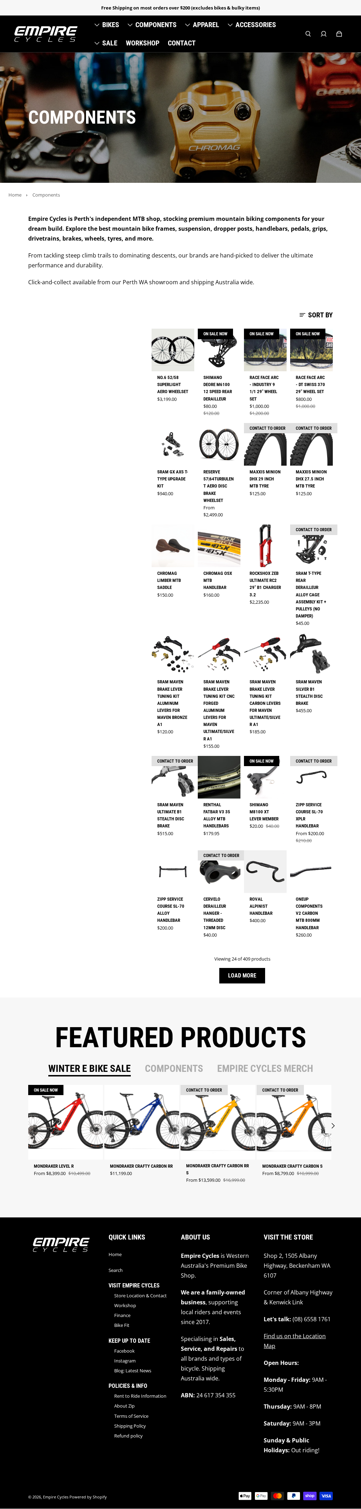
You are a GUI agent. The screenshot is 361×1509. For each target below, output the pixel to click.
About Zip (124, 1406)
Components (46, 195)
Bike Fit (121, 1325)
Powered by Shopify (88, 1497)
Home (15, 195)
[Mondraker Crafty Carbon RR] (141, 1122)
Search (116, 1270)
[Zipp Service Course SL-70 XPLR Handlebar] (311, 777)
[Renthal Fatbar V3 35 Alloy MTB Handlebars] (219, 777)
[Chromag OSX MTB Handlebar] (219, 545)
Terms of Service (131, 1416)
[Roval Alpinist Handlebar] (265, 871)
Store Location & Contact (140, 1295)
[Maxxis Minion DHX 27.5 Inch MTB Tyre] (311, 444)
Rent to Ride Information (140, 1396)
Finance (122, 1315)
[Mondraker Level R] (65, 1122)
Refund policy (128, 1436)
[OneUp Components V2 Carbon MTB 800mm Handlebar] (311, 871)
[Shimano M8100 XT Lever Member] (265, 777)
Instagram (125, 1361)
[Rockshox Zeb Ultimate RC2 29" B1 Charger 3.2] (265, 545)
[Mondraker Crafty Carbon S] (294, 1122)
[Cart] (339, 34)
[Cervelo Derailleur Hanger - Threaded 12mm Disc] (219, 871)
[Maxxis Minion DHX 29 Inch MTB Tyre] (265, 444)
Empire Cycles (55, 1497)
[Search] (308, 34)
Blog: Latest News (132, 1370)
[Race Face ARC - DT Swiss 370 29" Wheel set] (311, 350)
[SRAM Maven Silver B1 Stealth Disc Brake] (311, 654)
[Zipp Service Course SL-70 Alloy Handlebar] (173, 871)
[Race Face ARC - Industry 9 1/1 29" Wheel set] (265, 350)
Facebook (124, 1351)
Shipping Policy (130, 1426)
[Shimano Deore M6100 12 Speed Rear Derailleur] (219, 350)
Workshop (125, 1305)
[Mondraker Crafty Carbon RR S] (217, 1122)
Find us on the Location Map (295, 1341)
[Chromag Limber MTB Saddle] (173, 545)
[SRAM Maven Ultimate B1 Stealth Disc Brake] (173, 777)
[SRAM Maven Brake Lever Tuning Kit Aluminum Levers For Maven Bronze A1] (173, 654)
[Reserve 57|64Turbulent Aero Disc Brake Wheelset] (219, 444)
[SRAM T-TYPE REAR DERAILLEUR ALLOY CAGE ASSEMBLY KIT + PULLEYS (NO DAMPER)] (311, 545)
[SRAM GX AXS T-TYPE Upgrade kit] (173, 444)
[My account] (323, 34)
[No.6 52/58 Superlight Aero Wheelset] (173, 350)
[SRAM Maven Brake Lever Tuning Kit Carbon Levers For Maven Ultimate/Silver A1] (265, 654)
